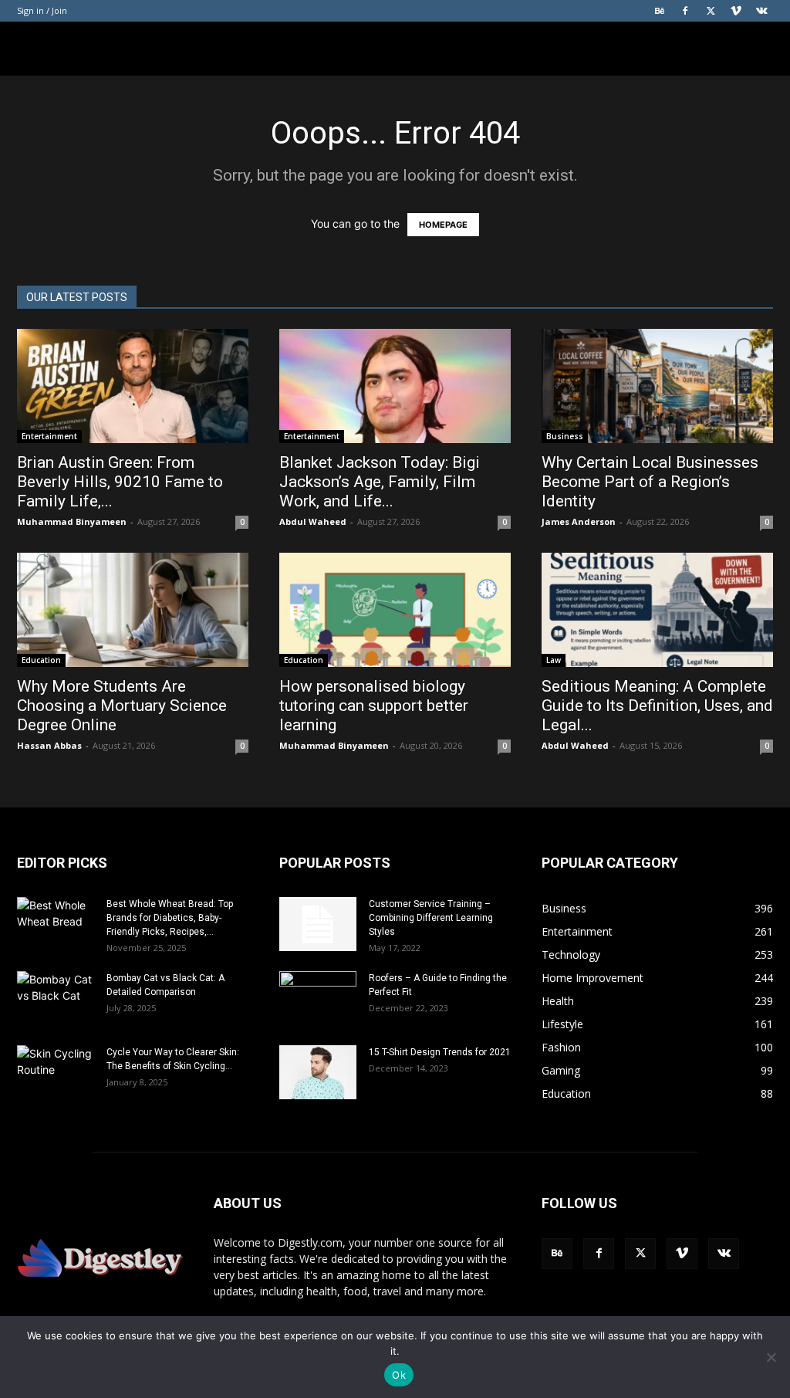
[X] (710, 11)
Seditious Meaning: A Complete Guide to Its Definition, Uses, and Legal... (657, 705)
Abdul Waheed (312, 521)
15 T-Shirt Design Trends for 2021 (440, 1052)
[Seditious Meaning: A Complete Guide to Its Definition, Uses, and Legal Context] (657, 610)
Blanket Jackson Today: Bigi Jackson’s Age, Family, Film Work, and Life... (379, 481)
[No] (770, 1357)
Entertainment (49, 436)
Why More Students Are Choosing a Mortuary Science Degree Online (122, 705)
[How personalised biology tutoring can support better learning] (395, 610)
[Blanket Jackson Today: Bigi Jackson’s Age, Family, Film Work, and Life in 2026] (395, 386)
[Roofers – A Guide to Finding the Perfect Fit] (317, 998)
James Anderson (579, 521)
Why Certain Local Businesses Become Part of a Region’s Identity (650, 481)
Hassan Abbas (49, 745)
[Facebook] (685, 11)
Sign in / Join (42, 10)
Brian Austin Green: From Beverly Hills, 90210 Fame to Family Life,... (120, 481)
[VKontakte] (761, 11)
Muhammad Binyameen (72, 521)
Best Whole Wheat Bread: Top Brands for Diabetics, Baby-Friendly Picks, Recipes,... (169, 918)
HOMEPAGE (443, 224)
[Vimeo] (736, 11)
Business (564, 436)
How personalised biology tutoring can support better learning (373, 705)
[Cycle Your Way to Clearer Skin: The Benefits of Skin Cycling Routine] (55, 1072)
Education (41, 660)
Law (553, 660)
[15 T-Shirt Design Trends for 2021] (317, 1072)
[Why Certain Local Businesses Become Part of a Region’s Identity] (657, 386)
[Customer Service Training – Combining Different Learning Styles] (317, 924)
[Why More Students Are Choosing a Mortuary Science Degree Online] (132, 610)
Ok (399, 1375)
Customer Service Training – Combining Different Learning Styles (431, 918)
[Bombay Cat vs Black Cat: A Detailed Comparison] (55, 998)
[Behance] (659, 11)
